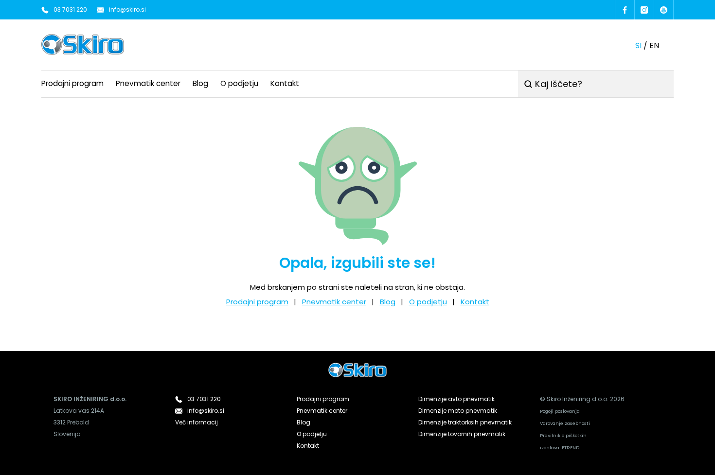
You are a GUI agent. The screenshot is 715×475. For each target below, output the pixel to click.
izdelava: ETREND (559, 447)
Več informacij (196, 422)
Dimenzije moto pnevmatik (457, 410)
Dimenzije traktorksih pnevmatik (465, 422)
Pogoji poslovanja (560, 411)
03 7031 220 (70, 9)
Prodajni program (72, 83)
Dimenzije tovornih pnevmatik (461, 434)
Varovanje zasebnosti (565, 423)
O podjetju (239, 83)
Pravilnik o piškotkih (563, 435)
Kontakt (284, 83)
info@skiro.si (127, 9)
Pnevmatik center (148, 83)
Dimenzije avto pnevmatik (456, 399)
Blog (200, 83)
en (654, 45)
